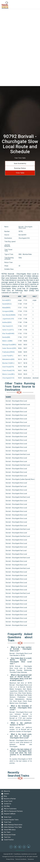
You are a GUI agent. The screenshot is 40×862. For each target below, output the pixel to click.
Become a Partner (9, 798)
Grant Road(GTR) (8, 367)
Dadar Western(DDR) (9, 348)
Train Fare (6, 837)
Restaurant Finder (9, 834)
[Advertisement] (20, 20)
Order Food (7, 817)
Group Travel (7, 801)
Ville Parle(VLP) (7, 326)
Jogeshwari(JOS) (8, 319)
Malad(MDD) (6, 308)
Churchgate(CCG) (8, 378)
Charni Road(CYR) (8, 370)
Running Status (20, 168)
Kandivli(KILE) (7, 304)
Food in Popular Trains (10, 819)
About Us (6, 791)
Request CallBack (9, 813)
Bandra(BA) (6, 337)
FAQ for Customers (10, 808)
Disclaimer (31, 859)
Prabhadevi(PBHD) (8, 352)
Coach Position (8, 839)
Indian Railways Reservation (12, 824)
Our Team (6, 832)
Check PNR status (9, 829)
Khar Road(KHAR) (8, 333)
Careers (6, 793)
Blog (5, 796)
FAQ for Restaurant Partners (13, 811)
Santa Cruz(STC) (8, 330)
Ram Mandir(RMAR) (9, 315)
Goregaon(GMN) (7, 311)
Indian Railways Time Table (12, 827)
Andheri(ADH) (7, 322)
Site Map (6, 806)
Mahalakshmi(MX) (8, 359)
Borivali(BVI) (6, 300)
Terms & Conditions (20, 859)
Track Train (7, 822)
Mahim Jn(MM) (7, 341)
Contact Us (7, 803)
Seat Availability (20, 163)
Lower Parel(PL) (7, 356)
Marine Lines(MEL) (8, 374)
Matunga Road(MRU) (9, 344)
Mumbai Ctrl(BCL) (8, 363)
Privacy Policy (10, 859)
